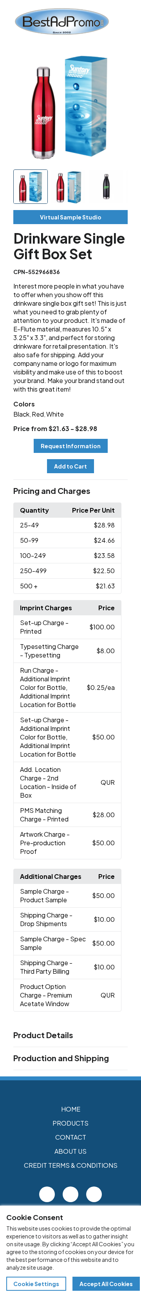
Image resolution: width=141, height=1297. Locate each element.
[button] (70, 491)
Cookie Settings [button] (36, 1283)
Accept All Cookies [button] (106, 1283)
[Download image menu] (117, 59)
